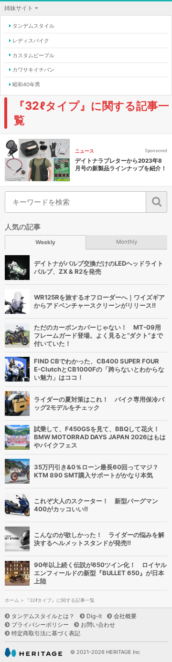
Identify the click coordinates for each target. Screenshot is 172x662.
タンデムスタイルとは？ (43, 616)
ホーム (12, 600)
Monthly (127, 241)
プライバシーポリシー (40, 624)
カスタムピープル (33, 55)
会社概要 (125, 616)
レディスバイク (30, 40)
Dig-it (94, 616)
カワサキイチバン (33, 69)
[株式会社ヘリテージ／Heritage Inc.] (33, 653)
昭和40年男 (26, 84)
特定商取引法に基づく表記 (45, 633)
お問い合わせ (98, 624)
